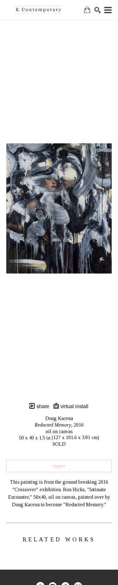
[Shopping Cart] (87, 9)
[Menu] (108, 10)
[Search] (97, 10)
